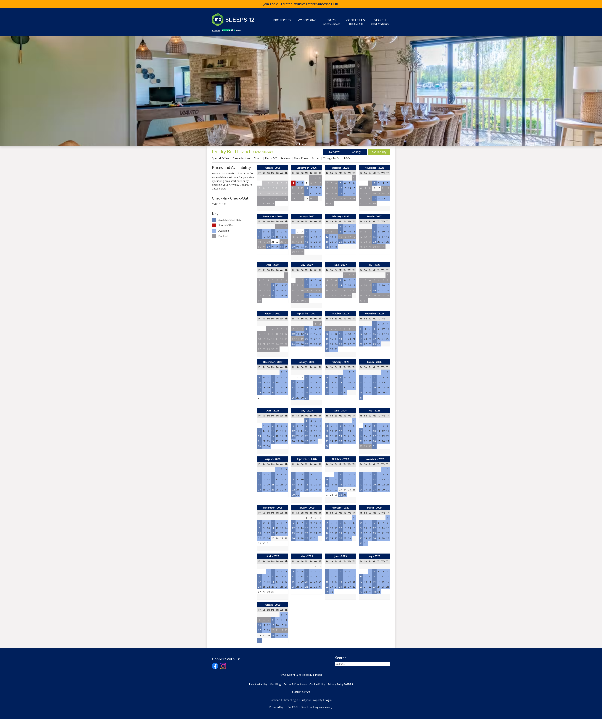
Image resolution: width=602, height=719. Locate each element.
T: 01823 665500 (301, 692)
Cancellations (241, 158)
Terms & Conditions (295, 684)
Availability (379, 152)
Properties (282, 20)
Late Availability (258, 684)
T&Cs (347, 158)
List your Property (311, 700)
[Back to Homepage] (235, 19)
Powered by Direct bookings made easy (301, 707)
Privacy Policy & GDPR (340, 684)
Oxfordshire (263, 152)
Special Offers (220, 158)
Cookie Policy (317, 684)
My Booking (307, 20)
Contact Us (355, 21)
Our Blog (275, 684)
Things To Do (331, 158)
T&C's (331, 21)
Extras (316, 158)
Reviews (285, 158)
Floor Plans (301, 158)
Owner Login (290, 700)
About (258, 158)
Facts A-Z (271, 158)
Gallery (356, 152)
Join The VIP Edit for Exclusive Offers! (301, 4)
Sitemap (275, 700)
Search (380, 21)
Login (328, 700)
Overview (334, 152)
